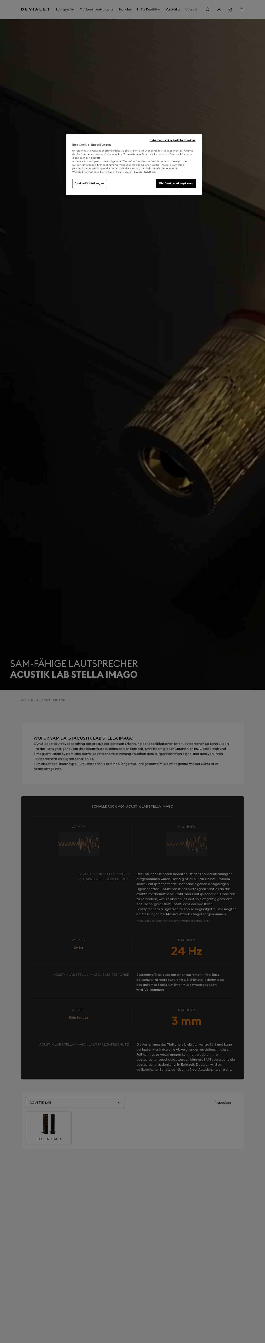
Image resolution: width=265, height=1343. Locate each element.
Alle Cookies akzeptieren (176, 183)
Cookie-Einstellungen (89, 183)
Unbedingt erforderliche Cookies (172, 140)
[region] (134, 164)
